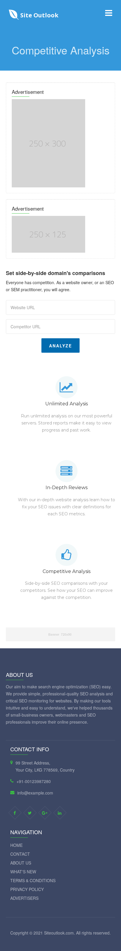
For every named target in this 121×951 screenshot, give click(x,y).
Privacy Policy (27, 889)
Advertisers (24, 898)
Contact (20, 854)
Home (16, 845)
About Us (20, 863)
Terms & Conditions (33, 880)
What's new (23, 872)
